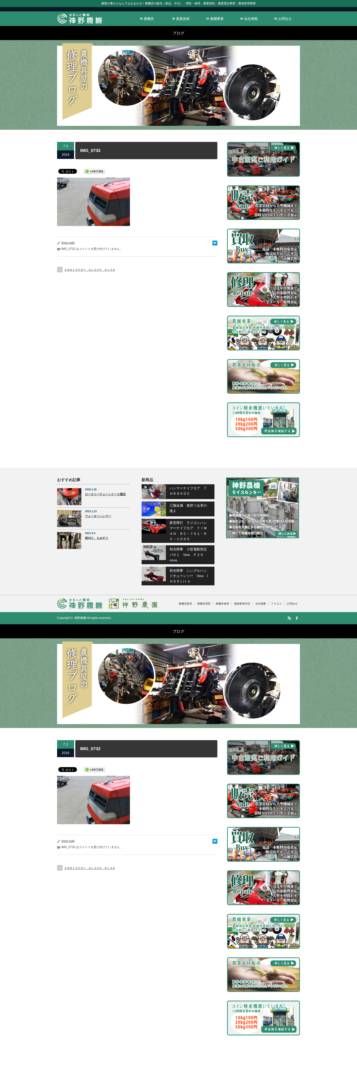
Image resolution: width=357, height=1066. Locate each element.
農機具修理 (222, 603)
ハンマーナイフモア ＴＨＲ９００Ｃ (188, 490)
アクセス (276, 603)
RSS (289, 618)
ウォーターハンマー (98, 516)
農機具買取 (204, 603)
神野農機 (80, 618)
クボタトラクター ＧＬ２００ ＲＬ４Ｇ (89, 269)
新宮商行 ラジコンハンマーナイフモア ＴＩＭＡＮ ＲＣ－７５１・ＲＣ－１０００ (188, 531)
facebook (297, 618)
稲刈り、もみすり (96, 538)
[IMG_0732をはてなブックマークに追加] (214, 244)
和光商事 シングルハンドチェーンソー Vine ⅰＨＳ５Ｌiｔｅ (189, 576)
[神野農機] (79, 23)
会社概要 (260, 603)
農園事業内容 (242, 603)
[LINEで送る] (94, 171)
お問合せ (284, 19)
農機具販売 (185, 603)
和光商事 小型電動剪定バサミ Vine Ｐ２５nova (188, 554)
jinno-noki (68, 242)
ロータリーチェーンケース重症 (105, 494)
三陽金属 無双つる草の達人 (188, 508)
